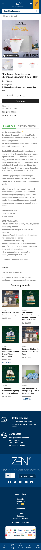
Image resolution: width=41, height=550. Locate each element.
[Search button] (37, 11)
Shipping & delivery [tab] (27, 126)
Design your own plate (36, 4)
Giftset (14, 16)
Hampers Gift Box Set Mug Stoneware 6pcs (10, 313)
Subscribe (28, 477)
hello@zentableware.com (19, 438)
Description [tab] (9, 126)
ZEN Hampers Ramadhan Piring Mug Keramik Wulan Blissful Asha (10, 352)
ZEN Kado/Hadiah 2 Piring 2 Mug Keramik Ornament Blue (30, 390)
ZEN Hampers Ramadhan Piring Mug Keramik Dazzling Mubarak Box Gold (30, 316)
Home (5, 16)
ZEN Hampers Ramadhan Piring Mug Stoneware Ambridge (10, 390)
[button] (4, 39)
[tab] (9, 126)
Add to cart (21, 101)
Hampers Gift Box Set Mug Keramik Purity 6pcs (30, 351)
